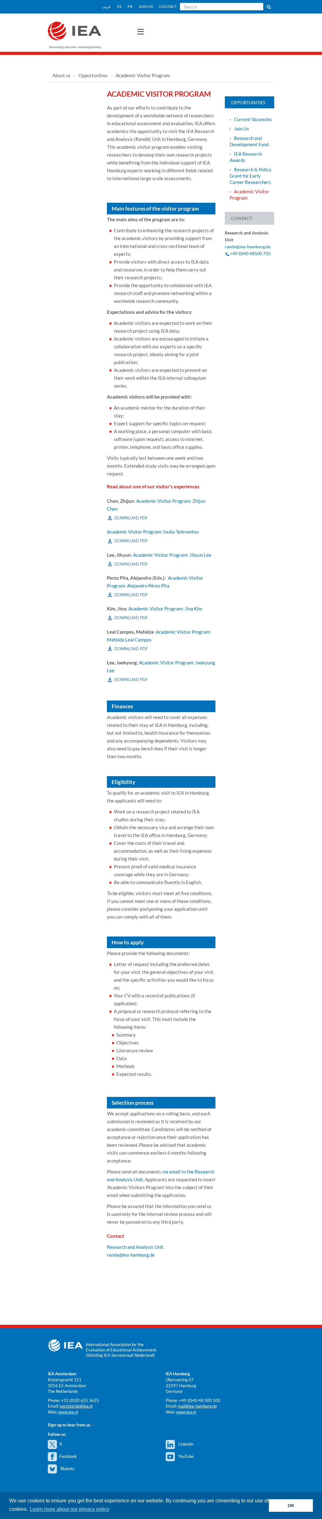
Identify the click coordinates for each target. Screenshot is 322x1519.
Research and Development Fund (249, 141)
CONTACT (168, 6)
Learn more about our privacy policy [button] (69, 1509)
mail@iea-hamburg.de (197, 1406)
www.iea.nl (68, 1411)
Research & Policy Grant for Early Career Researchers (250, 176)
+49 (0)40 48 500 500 (199, 1400)
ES (119, 6)
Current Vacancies (253, 119)
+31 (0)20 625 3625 (80, 1400)
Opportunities (93, 75)
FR (130, 6)
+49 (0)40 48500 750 (250, 253)
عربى (107, 6)
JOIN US (146, 6)
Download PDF (131, 517)
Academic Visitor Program (249, 195)
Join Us (241, 129)
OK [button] (291, 1505)
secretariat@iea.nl (76, 1406)
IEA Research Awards (246, 157)
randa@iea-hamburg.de (131, 1255)
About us (62, 75)
